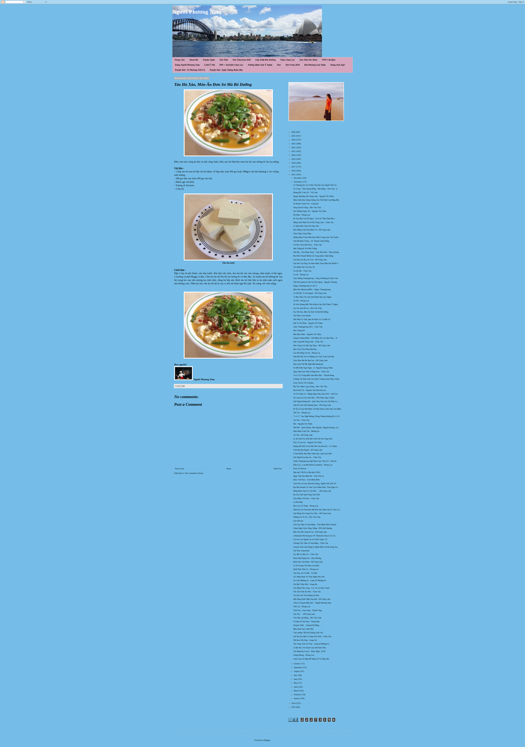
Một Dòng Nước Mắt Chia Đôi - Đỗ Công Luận (311, 599)
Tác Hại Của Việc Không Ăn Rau (306, 595)
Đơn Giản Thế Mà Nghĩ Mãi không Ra (308, 364)
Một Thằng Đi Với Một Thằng (305, 248)
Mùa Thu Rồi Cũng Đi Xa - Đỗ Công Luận (310, 532)
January (297, 698)
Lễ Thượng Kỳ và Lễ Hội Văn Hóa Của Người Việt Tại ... (316, 185)
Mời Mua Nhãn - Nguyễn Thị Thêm (307, 334)
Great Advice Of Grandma (303, 383)
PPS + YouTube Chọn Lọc (231, 65)
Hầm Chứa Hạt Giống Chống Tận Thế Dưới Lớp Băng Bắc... (317, 200)
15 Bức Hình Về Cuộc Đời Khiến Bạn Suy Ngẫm (312, 297)
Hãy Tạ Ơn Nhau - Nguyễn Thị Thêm (308, 323)
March (296, 691)
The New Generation (301, 551)
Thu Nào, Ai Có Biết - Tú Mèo (305, 573)
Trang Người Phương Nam (187, 65)
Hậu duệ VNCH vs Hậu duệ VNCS (306, 472)
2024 (293, 140)
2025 (293, 136)
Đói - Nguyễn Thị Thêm (302, 424)
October (297, 664)
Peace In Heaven (299, 469)
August (297, 671)
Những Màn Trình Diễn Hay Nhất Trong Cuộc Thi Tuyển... (316, 237)
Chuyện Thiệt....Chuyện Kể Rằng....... (308, 625)
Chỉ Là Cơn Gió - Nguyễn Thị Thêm (307, 442)
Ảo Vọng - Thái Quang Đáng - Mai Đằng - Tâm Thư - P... (316, 189)
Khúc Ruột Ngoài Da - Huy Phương (307, 558)
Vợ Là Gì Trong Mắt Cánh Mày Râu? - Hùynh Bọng (313, 375)
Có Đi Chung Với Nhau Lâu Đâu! (306, 566)
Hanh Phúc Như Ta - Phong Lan (305, 569)
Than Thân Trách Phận (302, 234)
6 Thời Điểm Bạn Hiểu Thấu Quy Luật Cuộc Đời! (312, 454)
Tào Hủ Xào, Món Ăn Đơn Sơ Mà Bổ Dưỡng (310, 312)
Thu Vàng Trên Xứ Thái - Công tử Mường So (311, 644)
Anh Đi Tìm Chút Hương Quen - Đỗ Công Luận (312, 405)
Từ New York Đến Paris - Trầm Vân (307, 245)
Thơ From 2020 (292, 65)
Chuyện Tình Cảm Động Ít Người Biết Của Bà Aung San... (316, 547)
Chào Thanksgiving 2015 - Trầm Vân (307, 327)
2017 (293, 167)
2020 (293, 155)
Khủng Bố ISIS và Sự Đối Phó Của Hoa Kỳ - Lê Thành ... (316, 446)
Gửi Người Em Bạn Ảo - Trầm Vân (307, 457)
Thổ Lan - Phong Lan (301, 607)
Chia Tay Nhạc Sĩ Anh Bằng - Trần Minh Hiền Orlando (314, 525)
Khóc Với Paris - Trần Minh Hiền (306, 480)
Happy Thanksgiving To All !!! (305, 286)
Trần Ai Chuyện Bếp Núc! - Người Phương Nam (312, 603)
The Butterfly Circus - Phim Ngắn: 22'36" (309, 651)
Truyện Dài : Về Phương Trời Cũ (190, 70)
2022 (293, 148)
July (296, 675)
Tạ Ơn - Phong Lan (300, 275)
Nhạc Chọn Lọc (287, 60)
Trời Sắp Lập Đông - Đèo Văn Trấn (307, 618)
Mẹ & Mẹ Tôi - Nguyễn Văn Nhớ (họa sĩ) (309, 390)
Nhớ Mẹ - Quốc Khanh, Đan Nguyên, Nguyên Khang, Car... (316, 428)
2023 (293, 144)
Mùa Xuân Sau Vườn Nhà (303, 629)
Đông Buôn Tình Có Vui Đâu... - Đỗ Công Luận (312, 491)
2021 (293, 151)
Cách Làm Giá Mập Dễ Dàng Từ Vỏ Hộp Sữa (311, 659)
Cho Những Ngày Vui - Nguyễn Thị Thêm (309, 211)
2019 (293, 159)
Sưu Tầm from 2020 (242, 60)
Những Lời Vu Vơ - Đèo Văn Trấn (306, 517)
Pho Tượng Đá (299, 330)
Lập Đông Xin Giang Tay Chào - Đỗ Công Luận (312, 513)
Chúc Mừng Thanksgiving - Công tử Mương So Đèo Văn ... (316, 278)
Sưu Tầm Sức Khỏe (308, 60)
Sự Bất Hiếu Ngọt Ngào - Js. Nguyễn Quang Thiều (313, 368)
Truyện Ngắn (209, 60)
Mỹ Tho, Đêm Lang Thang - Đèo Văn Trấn (310, 387)
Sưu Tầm (223, 60)
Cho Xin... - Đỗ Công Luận (304, 614)
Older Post (278, 469)
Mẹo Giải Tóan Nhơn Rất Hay (305, 349)
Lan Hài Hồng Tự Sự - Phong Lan (306, 353)
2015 (293, 175)
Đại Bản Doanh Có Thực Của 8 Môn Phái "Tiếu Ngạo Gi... (316, 487)
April (296, 687)
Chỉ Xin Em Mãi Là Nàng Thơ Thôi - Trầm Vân (312, 636)
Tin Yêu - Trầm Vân (301, 420)
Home (228, 469)
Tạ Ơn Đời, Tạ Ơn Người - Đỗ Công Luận (309, 293)
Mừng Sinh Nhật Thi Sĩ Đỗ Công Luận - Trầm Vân (313, 222)
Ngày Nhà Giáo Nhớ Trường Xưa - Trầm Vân (311, 372)
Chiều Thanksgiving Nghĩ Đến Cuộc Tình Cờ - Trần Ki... (315, 461)
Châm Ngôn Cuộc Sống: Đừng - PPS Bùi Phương (312, 528)
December (298, 178)
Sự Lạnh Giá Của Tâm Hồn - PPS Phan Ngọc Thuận (313, 398)
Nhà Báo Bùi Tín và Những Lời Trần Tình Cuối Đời (313, 357)
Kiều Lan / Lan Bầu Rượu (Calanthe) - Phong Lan (312, 465)
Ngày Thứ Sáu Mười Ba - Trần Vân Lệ (308, 476)
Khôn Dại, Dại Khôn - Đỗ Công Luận (308, 562)
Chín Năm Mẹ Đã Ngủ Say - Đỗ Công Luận (310, 360)
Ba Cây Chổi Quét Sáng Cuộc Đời (306, 495)
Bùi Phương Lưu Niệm (315, 65)
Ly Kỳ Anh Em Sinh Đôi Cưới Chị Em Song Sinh (312, 439)
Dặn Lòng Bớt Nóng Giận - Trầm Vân (308, 342)
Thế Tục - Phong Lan (301, 413)
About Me (193, 60)
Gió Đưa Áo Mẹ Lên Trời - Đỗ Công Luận (310, 260)
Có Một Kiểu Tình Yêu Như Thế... (306, 226)
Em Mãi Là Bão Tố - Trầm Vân (305, 554)
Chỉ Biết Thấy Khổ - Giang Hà (305, 584)
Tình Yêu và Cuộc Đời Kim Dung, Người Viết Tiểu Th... (315, 484)
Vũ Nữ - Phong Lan (301, 301)
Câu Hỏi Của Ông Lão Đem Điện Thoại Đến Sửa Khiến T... (316, 263)
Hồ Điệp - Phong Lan (301, 215)
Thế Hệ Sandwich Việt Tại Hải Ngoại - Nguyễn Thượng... (316, 282)
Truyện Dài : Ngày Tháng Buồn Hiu (226, 70)
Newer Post (179, 469)
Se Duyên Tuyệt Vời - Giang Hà (305, 204)
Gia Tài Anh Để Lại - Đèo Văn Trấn (307, 308)
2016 (293, 171)
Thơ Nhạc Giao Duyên (302, 316)
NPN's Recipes (328, 60)
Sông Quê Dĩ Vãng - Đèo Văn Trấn (307, 207)
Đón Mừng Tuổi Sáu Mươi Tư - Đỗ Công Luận (311, 230)
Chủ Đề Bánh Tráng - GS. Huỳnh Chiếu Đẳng (311, 241)
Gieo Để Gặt (298, 521)
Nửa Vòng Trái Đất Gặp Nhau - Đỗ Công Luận (311, 346)
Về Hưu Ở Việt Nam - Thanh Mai (306, 622)
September (298, 668)
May (296, 683)
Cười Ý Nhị (209, 65)
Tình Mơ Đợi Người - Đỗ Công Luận (307, 450)
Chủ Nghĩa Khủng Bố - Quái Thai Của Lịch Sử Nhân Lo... (316, 401)
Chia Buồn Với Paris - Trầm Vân (306, 498)
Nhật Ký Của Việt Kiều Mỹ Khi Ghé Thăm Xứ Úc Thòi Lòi (316, 510)
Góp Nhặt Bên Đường (265, 60)
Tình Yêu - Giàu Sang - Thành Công (307, 610)
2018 (293, 163)
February (297, 695)
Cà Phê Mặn (298, 502)
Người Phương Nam (196, 12)
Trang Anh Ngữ (337, 65)
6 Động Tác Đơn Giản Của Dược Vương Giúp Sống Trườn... (317, 379)
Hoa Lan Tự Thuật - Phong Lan (305, 506)
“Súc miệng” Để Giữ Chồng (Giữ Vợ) (308, 633)
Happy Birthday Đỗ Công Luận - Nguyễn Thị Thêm (313, 196)
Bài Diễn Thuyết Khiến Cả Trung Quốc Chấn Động (313, 256)
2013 (293, 707)
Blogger (267, 740)
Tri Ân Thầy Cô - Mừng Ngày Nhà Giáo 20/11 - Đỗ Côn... (316, 394)
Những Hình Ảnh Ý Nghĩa (260, 65)
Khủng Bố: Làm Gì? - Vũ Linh (305, 192)
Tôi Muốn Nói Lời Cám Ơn (304, 267)
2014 (293, 703)
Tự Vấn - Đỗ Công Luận (303, 435)
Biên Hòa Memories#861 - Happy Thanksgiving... (312, 289)
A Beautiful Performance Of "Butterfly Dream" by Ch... (315, 536)
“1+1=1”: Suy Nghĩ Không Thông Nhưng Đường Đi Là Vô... (317, 416)
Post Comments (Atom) (194, 473)
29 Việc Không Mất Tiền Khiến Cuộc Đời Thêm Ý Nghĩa (315, 304)
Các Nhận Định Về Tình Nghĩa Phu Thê (308, 577)
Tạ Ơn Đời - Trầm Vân (302, 271)
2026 (293, 132)
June (296, 679)
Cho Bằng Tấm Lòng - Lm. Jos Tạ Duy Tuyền (311, 588)
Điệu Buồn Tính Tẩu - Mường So (306, 431)
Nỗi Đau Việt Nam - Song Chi (305, 640)
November (298, 182)
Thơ (279, 65)
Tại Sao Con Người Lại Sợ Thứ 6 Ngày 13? (310, 539)
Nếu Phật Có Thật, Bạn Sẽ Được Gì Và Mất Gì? (312, 319)
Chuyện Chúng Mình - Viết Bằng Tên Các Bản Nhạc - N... (316, 338)
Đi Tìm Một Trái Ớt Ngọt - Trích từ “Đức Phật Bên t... (314, 219)
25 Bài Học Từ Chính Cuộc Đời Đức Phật (309, 648)
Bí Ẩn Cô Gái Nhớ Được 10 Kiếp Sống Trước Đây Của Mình (317, 409)
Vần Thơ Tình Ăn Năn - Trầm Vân (307, 592)
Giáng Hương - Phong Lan (303, 655)
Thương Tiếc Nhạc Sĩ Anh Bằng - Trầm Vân (310, 543)
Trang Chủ (180, 60)
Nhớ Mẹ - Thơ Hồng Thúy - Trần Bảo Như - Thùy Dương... (316, 252)
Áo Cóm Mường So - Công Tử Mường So (309, 580)
